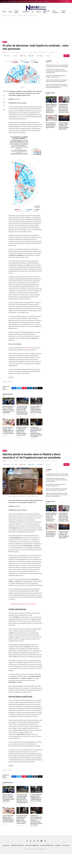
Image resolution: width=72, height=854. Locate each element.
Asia (33, 11)
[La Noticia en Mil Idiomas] (36, 7)
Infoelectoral (29, 347)
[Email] (4, 109)
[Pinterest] (4, 106)
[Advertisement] (36, 28)
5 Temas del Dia (63, 11)
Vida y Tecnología (55, 11)
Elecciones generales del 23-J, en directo (22, 604)
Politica (10, 381)
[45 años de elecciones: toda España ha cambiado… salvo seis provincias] (22, 85)
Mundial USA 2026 (46, 11)
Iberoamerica (26, 11)
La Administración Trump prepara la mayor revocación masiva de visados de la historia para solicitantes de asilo (56, 71)
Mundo (4, 11)
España (4, 450)
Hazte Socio (46, 1)
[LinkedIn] (4, 102)
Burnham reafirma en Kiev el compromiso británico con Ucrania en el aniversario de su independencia (8, 409)
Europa (10, 11)
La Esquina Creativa (42, 849)
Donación (40, 1)
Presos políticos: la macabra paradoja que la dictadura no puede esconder (51, 125)
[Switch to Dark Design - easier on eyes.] (69, 1)
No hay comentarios (33, 52)
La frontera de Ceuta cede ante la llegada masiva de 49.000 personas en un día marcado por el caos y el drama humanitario (22, 410)
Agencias (4, 52)
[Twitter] (4, 98)
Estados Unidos (17, 11)
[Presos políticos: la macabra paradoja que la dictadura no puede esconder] (51, 118)
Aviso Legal (4, 1)
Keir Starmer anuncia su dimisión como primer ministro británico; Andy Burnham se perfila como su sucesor (21, 431)
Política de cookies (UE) (22, 1)
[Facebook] (4, 95)
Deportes (38, 11)
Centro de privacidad (12, 1)
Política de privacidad (33, 1)
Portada (4, 15)
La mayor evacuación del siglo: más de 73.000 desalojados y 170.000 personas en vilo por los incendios (35, 409)
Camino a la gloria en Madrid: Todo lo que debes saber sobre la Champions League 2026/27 (64, 126)
